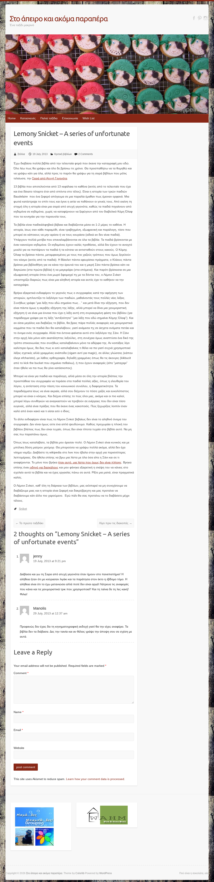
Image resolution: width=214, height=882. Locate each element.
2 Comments (85, 154)
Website (19, 748)
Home (12, 118)
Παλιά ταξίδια (48, 118)
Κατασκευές (28, 118)
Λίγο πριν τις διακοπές (115, 523)
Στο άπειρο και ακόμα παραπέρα (59, 18)
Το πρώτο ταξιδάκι (29, 523)
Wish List (88, 118)
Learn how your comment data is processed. (95, 779)
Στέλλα (21, 154)
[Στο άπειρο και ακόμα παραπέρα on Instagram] (205, 18)
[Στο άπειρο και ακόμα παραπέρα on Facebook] (194, 18)
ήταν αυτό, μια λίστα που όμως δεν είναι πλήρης (89, 462)
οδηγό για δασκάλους (43, 467)
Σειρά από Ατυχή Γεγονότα (49, 178)
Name (18, 712)
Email (18, 730)
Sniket (23, 508)
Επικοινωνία (70, 118)
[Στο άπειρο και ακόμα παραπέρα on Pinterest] (200, 18)
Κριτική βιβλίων (63, 154)
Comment (21, 673)
